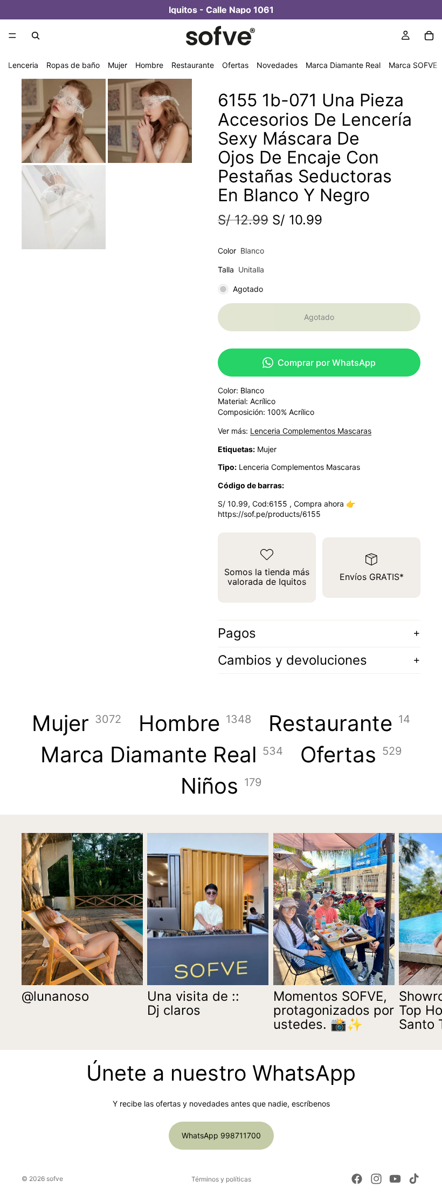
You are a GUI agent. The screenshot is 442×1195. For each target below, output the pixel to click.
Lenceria (23, 65)
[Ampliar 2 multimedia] (150, 121)
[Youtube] (395, 1178)
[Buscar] (35, 35)
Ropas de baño (73, 65)
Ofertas (235, 65)
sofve (54, 1178)
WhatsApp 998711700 (221, 1135)
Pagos (237, 633)
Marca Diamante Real (343, 65)
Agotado (319, 317)
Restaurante (192, 65)
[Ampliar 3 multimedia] (64, 207)
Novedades (277, 65)
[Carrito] (429, 35)
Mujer (117, 65)
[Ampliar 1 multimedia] (64, 121)
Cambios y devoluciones (292, 660)
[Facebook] (356, 1178)
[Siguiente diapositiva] (408, 932)
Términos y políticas (221, 1179)
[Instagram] (376, 1178)
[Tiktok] (414, 1178)
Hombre (149, 65)
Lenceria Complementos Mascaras (310, 430)
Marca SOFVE (413, 65)
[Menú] (12, 35)
